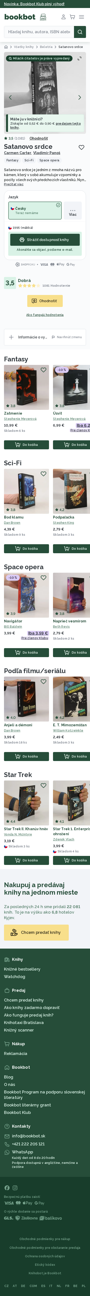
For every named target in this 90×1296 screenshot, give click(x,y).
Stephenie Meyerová (20, 419)
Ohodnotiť (39, 138)
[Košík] (72, 16)
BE (75, 1286)
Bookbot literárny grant (27, 1105)
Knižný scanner (19, 1030)
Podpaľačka (63, 517)
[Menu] (81, 16)
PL (84, 1286)
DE (23, 1286)
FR (67, 1286)
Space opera (24, 567)
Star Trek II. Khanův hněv (26, 829)
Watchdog (14, 976)
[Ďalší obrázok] (79, 97)
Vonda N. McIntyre (18, 834)
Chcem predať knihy (24, 1000)
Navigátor (13, 621)
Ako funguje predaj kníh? (29, 1015)
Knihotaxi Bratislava (24, 1022)
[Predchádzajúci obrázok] (10, 97)
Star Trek (18, 774)
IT (51, 1286)
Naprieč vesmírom (69, 621)
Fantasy (16, 359)
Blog (8, 1077)
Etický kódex (45, 1265)
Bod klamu (14, 517)
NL (59, 1286)
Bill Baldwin (13, 626)
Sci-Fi (12, 463)
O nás (9, 1084)
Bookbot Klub (17, 1112)
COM (33, 1286)
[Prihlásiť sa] (63, 16)
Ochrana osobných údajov (45, 1256)
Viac (72, 215)
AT (15, 1286)
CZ (6, 1286)
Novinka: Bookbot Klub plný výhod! (34, 4)
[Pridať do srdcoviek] (81, 147)
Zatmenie (13, 413)
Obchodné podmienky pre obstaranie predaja (45, 1248)
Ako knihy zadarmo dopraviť (32, 1007)
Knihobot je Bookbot (45, 1273)
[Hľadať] (80, 32)
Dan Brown (12, 522)
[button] (45, 93)
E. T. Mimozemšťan (70, 725)
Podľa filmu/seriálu (35, 671)
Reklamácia (15, 1053)
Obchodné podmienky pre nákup (45, 1239)
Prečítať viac (14, 184)
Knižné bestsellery (22, 969)
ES (43, 1286)
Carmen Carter (17, 153)
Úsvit (57, 413)
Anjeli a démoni (18, 725)
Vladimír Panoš (46, 153)
